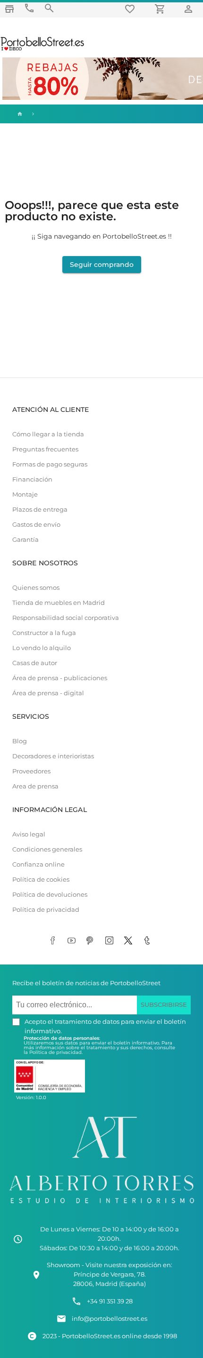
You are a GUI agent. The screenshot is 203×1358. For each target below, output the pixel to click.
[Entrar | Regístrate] (190, 8)
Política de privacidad (45, 909)
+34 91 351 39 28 (110, 1301)
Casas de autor (34, 663)
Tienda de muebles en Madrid (58, 602)
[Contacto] (29, 8)
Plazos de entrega (40, 509)
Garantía (25, 539)
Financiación (32, 479)
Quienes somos (35, 587)
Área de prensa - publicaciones (59, 678)
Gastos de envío (36, 524)
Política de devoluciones (49, 894)
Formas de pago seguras (49, 464)
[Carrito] (161, 8)
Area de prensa (35, 786)
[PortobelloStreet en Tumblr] (148, 941)
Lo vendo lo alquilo (41, 647)
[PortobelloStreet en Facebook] (54, 941)
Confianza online (38, 864)
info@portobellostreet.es (109, 1318)
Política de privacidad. (56, 1052)
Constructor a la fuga (44, 632)
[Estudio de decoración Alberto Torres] (101, 1205)
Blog (19, 741)
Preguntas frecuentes (45, 449)
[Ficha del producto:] (33, 114)
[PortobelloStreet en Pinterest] (92, 941)
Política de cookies (40, 879)
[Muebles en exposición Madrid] (9, 8)
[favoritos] (131, 8)
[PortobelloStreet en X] (129, 941)
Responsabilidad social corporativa (65, 617)
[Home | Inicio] (18, 114)
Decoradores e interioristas (53, 756)
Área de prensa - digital (48, 693)
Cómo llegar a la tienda (48, 434)
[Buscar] (49, 8)
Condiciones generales (47, 849)
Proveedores (31, 771)
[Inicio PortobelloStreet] (42, 49)
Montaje (25, 494)
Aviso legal (28, 834)
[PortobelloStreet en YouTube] (73, 941)
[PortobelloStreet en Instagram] (111, 941)
